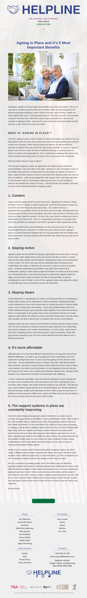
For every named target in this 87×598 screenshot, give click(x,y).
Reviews (62, 528)
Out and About (25, 534)
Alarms (62, 522)
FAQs (25, 556)
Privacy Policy (24, 559)
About (62, 525)
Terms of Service (24, 562)
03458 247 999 (43, 24)
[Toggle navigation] (43, 29)
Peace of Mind (24, 537)
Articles (25, 553)
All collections (24, 519)
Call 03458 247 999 (62, 553)
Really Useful (25, 540)
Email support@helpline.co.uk (62, 556)
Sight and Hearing (25, 543)
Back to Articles (45, 501)
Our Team (62, 531)
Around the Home (25, 522)
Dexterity (24, 525)
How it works (62, 519)
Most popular (24, 531)
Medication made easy (25, 528)
